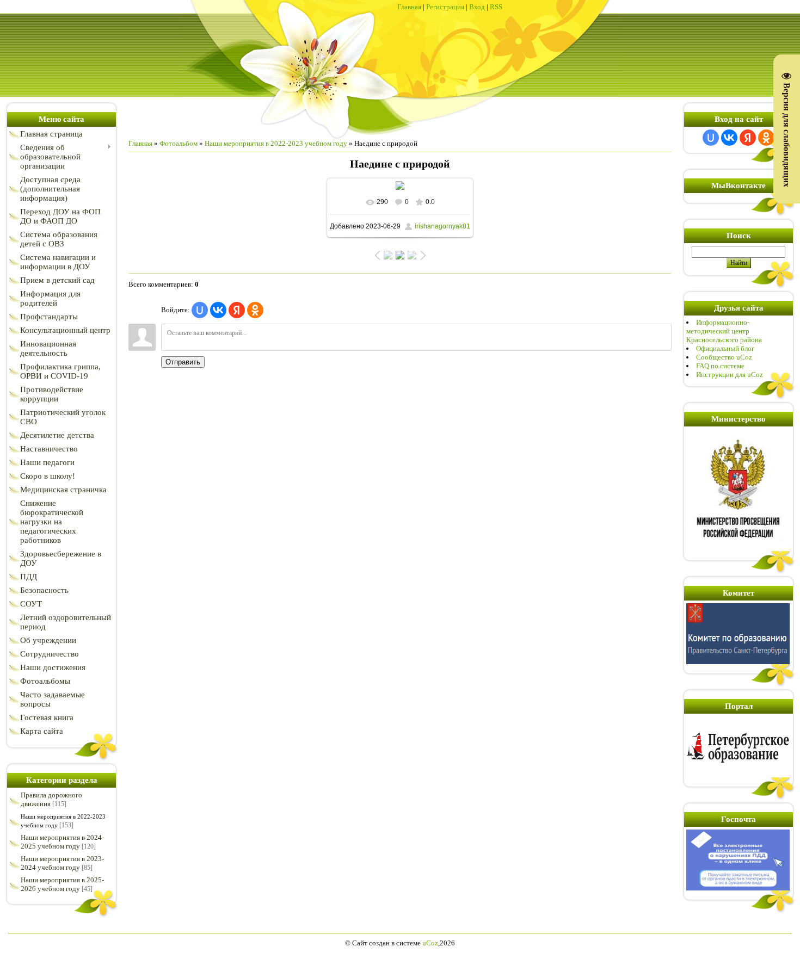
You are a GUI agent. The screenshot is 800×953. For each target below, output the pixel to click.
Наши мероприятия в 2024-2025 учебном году (62, 841)
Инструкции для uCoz (729, 374)
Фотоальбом (178, 143)
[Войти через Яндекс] (237, 310)
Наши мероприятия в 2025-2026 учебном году (62, 884)
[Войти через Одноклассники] (255, 310)
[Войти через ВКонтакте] (218, 310)
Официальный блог (725, 348)
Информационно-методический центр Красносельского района (724, 331)
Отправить (182, 362)
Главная (409, 7)
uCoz (430, 943)
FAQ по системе (720, 366)
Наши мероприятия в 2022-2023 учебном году (276, 143)
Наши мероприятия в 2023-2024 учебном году (62, 863)
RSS (496, 7)
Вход (477, 7)
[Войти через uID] (200, 310)
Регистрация (445, 7)
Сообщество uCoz (724, 357)
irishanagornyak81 (442, 226)
